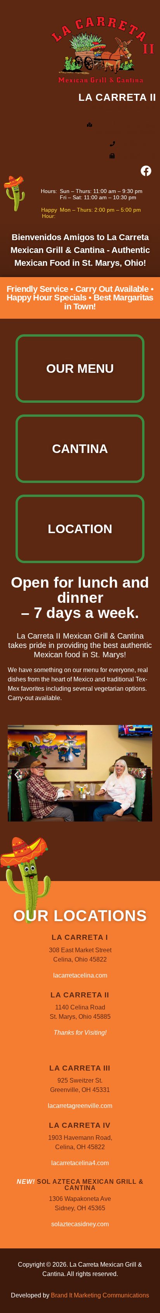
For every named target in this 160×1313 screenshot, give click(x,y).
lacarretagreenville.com (80, 1105)
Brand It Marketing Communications (100, 1295)
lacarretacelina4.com (80, 1163)
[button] (16, 774)
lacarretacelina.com (80, 975)
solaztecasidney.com (80, 1224)
